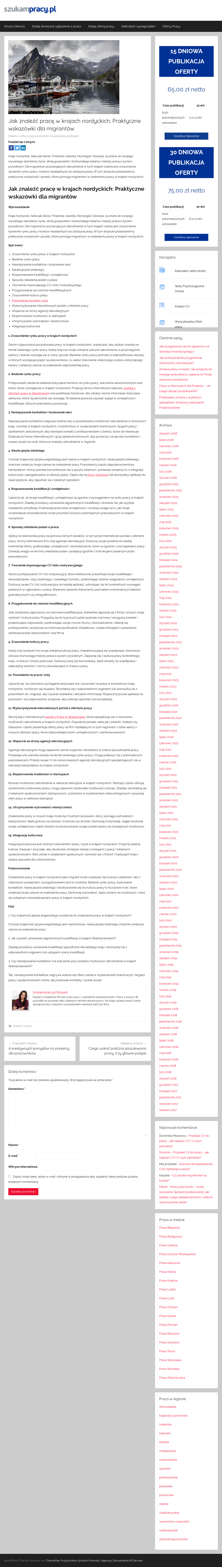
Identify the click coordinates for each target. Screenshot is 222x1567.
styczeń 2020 (168, 926)
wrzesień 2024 (168, 572)
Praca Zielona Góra (172, 1377)
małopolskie (167, 1451)
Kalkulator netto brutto (190, 271)
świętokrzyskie (169, 1512)
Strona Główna (14, 26)
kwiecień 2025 (168, 528)
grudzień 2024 (168, 553)
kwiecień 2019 (168, 983)
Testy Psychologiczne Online (189, 288)
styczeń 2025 (168, 547)
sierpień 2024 (168, 579)
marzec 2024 (167, 610)
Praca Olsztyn (168, 1307)
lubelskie (165, 1424)
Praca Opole (167, 1316)
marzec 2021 (167, 838)
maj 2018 (165, 1053)
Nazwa (14, 1145)
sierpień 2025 (168, 503)
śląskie (163, 1504)
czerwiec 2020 (169, 895)
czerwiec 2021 (168, 819)
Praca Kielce (167, 1271)
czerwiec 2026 (169, 446)
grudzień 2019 (168, 933)
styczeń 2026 (168, 477)
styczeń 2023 (168, 699)
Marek (163, 1186)
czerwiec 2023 (168, 667)
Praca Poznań (168, 1324)
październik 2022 (170, 718)
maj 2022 (165, 749)
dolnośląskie (167, 1406)
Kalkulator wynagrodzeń (138, 26)
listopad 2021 (168, 787)
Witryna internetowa (22, 1166)
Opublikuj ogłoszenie (186, 237)
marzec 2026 (168, 465)
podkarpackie (168, 1477)
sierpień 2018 (168, 1034)
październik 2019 (170, 945)
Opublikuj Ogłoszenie (186, 136)
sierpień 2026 (168, 433)
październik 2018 (170, 1021)
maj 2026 (165, 452)
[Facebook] (11, 147)
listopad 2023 (168, 635)
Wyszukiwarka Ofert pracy (188, 324)
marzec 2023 (167, 686)
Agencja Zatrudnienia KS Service (122, 1560)
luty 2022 (165, 768)
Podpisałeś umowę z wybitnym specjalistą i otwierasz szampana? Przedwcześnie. (181, 402)
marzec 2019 (167, 990)
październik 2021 (170, 794)
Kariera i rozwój (22, 1026)
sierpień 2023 (168, 654)
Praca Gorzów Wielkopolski (177, 1254)
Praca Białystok (169, 1227)
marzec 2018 (167, 1065)
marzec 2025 (167, 534)
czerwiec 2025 (168, 515)
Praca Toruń (167, 1351)
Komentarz (16, 1089)
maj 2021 (165, 825)
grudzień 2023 (168, 629)
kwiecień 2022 (168, 756)
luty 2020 (165, 920)
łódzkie (164, 1442)
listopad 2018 (168, 1015)
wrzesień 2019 (168, 952)
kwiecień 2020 (169, 907)
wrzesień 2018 (168, 1027)
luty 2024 (165, 617)
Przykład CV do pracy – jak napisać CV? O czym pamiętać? (184, 1141)
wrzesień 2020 (169, 876)
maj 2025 (165, 522)
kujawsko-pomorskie (173, 1415)
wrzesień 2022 (168, 724)
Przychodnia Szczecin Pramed (80, 1560)
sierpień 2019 (168, 958)
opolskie (165, 1468)
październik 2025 (170, 490)
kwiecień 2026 (169, 458)
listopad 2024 (168, 560)
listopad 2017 (168, 1091)
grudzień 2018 (168, 1009)
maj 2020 (165, 901)
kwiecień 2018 (168, 1059)
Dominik (164, 1152)
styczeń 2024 (168, 623)
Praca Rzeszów (169, 1333)
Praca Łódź (166, 1298)
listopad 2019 (168, 939)
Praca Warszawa (170, 1360)
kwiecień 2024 (168, 604)
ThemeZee (53, 1560)
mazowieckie (168, 1459)
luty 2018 (165, 1072)
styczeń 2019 (168, 1002)
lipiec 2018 (166, 1040)
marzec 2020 (168, 914)
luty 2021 (165, 844)
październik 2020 (170, 869)
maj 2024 (165, 598)
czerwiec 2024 (168, 591)
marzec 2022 (167, 762)
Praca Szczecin (169, 1342)
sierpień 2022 (168, 730)
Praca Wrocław (169, 1369)
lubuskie (165, 1433)
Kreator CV (182, 306)
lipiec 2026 (166, 440)
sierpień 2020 (168, 882)
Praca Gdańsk (168, 1245)
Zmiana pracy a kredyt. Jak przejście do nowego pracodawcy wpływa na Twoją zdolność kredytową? (185, 374)
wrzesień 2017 (168, 1103)
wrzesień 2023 (168, 648)
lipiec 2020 (166, 888)
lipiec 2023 (166, 661)
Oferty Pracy (171, 26)
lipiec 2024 (166, 585)
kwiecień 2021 (168, 832)
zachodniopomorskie (173, 1539)
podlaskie (165, 1486)
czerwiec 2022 (168, 743)
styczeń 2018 (168, 1078)
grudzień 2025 (168, 484)
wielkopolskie (168, 1530)
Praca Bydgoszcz (170, 1236)
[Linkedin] (23, 147)
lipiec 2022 (166, 737)
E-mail (13, 1156)
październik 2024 (170, 566)
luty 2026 (165, 471)
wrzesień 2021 (168, 800)
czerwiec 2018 (168, 1046)
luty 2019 (165, 996)
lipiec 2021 (166, 812)
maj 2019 (165, 977)
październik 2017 (170, 1097)
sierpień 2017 (168, 1110)
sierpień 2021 (168, 806)
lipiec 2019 (166, 964)
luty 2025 (165, 541)
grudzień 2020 (169, 857)
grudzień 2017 (168, 1084)
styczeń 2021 (167, 850)
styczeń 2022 (168, 775)
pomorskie (166, 1495)
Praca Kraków (168, 1280)
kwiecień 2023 (168, 680)
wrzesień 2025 (168, 496)
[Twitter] (17, 147)
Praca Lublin (167, 1289)
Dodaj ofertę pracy (101, 26)
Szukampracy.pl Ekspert (64, 136)
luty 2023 (165, 692)
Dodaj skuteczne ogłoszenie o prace (56, 26)
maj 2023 (165, 674)
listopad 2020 (168, 863)
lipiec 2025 (166, 509)
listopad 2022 (168, 711)
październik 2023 (170, 642)
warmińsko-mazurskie (174, 1521)
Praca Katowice (169, 1263)
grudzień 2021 (168, 781)
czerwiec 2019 (168, 971)
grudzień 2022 (168, 705)
